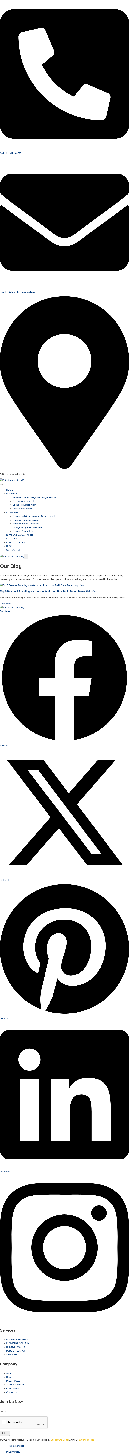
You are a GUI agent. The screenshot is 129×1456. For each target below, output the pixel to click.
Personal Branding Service (26, 520)
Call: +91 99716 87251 (11, 153)
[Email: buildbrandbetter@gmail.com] (64, 286)
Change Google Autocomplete (27, 527)
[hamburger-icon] (1, 484)
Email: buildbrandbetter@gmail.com (18, 292)
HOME (9, 489)
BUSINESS (11, 493)
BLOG (9, 546)
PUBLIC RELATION (16, 542)
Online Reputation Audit (24, 504)
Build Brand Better (60, 1439)
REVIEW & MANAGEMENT (19, 535)
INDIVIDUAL (12, 512)
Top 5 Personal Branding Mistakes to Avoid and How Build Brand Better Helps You (49, 591)
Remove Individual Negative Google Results (34, 516)
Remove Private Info (23, 531)
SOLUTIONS (12, 538)
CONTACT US (13, 550)
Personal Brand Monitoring (26, 523)
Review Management (23, 501)
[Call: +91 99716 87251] (64, 147)
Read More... (6, 603)
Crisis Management (22, 508)
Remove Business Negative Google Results (34, 497)
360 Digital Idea (86, 1439)
